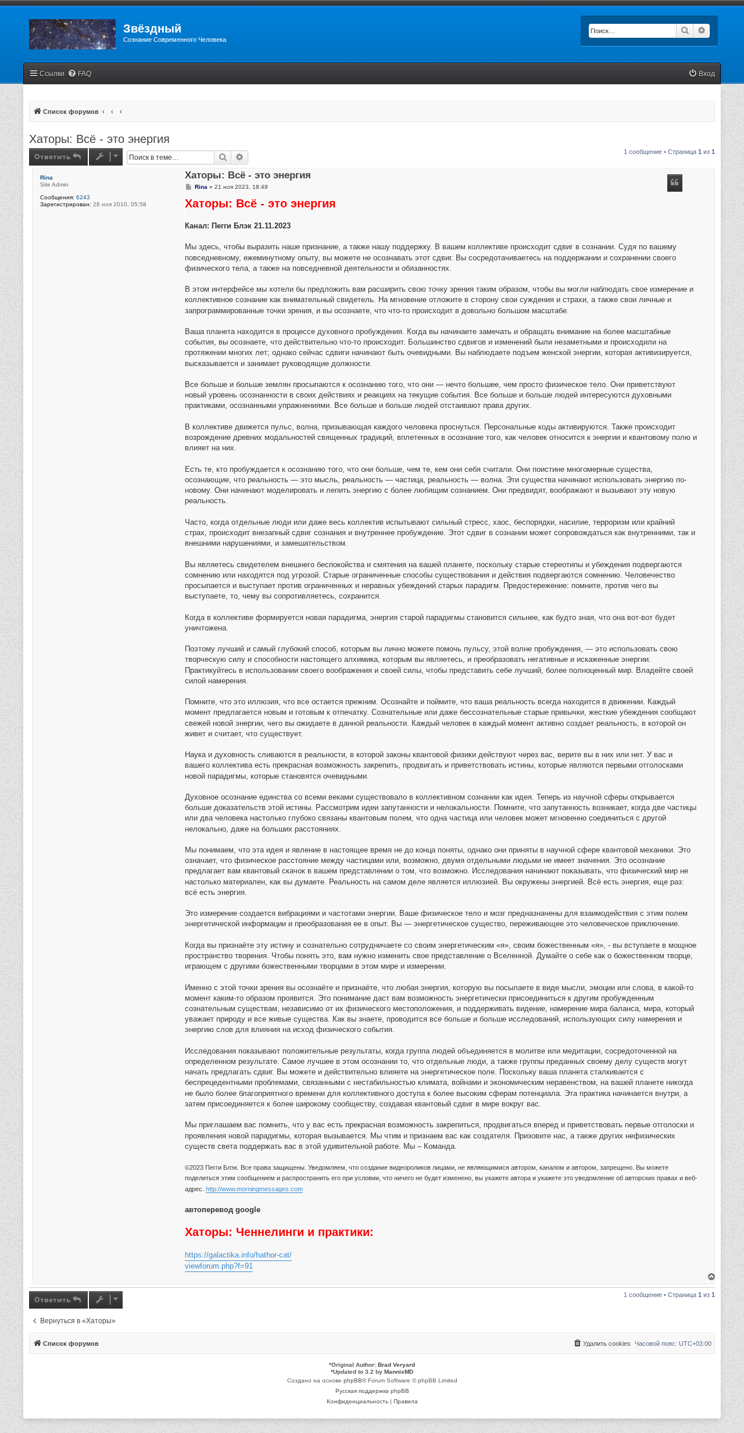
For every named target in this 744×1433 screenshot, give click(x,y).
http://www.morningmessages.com (254, 1188)
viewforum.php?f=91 (219, 1266)
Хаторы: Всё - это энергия (99, 138)
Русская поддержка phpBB (372, 1391)
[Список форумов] (73, 32)
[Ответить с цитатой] (674, 183)
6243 (83, 197)
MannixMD (398, 1371)
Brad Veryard (396, 1365)
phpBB (353, 1380)
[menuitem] (79, 74)
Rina (46, 177)
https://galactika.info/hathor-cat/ (238, 1255)
